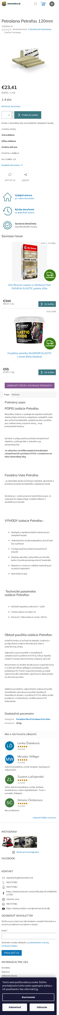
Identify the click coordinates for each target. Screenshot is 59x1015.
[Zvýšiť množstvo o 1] (12, 113)
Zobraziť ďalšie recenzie (44, 817)
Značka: (12, 32)
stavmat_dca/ (12, 899)
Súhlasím (42, 1007)
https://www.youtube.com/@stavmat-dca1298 (28, 908)
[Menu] (52, 4)
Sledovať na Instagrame (27, 852)
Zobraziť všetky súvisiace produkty (29, 385)
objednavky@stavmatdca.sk (19, 877)
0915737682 (11, 882)
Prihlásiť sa (11, 952)
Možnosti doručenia (11, 106)
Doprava (5, 971)
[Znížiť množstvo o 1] (12, 117)
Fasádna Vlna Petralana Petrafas (33, 719)
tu (37, 989)
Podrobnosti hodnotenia (39, 29)
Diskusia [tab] (16, 394)
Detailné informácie (11, 165)
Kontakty (6, 967)
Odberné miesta (9, 975)
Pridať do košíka (30, 115)
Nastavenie (28, 997)
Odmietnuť (15, 1007)
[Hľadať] (35, 4)
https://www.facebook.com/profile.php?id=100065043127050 (31, 893)
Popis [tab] (7, 394)
